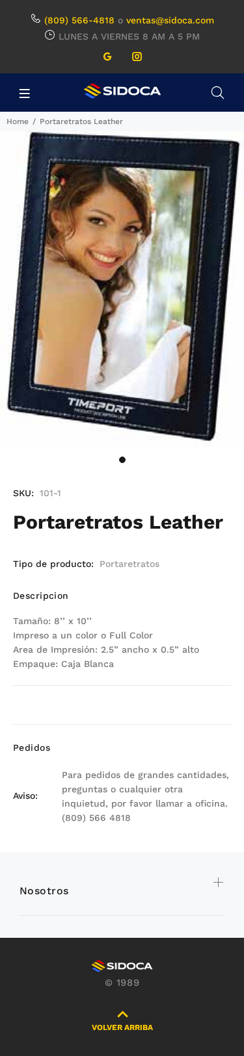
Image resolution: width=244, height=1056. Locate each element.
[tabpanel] (122, 290)
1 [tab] (122, 460)
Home (18, 121)
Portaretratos (129, 564)
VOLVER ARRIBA (122, 1027)
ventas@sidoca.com (170, 20)
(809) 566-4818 (79, 20)
